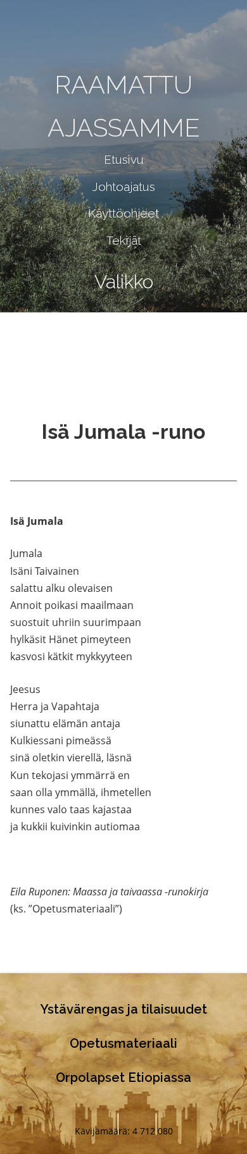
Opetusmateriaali (123, 1043)
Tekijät (123, 240)
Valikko (123, 282)
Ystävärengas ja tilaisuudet (124, 1009)
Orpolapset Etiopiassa (123, 1077)
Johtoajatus (123, 186)
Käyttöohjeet (123, 213)
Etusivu (124, 159)
